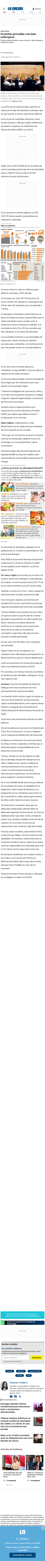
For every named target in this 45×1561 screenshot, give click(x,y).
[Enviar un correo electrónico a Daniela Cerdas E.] (11, 1396)
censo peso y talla (34, 1371)
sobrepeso (21, 1371)
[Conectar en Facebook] (15, 1396)
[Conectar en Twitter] (20, 1396)
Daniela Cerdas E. (8, 53)
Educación (5, 31)
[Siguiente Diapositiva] (42, 1468)
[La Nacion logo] (15, 9)
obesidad (10, 1371)
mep (28, 1375)
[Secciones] (4, 9)
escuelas (19, 1375)
